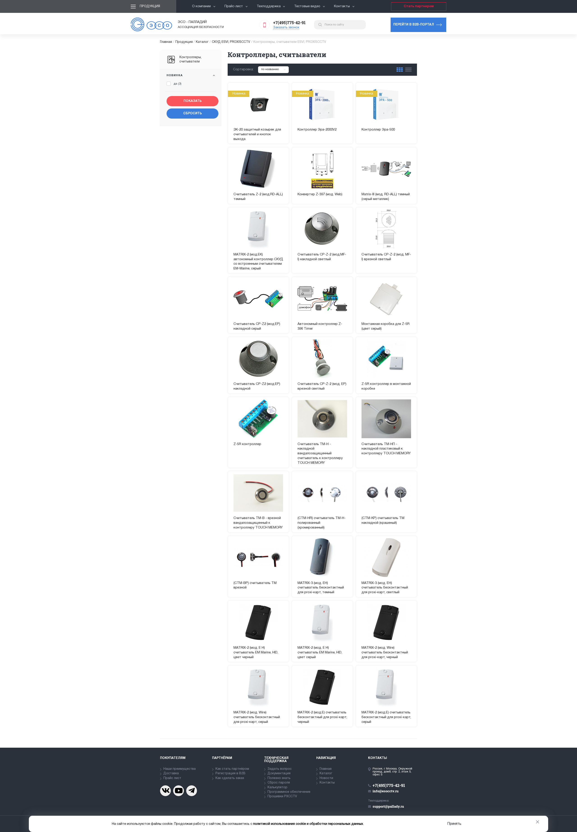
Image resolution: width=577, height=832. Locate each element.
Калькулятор (277, 787)
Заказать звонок (286, 27)
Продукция (150, 6)
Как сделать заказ (229, 778)
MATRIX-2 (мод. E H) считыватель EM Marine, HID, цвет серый (320, 652)
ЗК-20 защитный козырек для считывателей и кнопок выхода (257, 134)
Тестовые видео (307, 6)
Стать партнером (419, 6)
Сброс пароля (279, 782)
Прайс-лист (233, 6)
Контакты (342, 6)
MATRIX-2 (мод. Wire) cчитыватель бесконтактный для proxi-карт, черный (385, 652)
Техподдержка (269, 6)
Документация (279, 773)
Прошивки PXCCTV (282, 796)
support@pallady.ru (388, 806)
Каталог (202, 42)
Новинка (175, 75)
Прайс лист (172, 778)
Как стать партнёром (232, 769)
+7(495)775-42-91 (289, 22)
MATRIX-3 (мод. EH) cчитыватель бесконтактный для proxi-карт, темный (321, 587)
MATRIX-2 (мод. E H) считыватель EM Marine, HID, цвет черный (256, 652)
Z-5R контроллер (247, 444)
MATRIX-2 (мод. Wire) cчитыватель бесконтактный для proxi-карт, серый (257, 717)
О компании (201, 6)
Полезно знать (279, 778)
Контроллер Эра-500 (378, 129)
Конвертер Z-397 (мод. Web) (320, 194)
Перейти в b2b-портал (413, 24)
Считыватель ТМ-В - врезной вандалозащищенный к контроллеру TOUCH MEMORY (258, 523)
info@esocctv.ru (385, 791)
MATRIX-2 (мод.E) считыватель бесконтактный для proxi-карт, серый (386, 717)
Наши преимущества (179, 769)
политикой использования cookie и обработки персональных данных (308, 823)
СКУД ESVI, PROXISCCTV (231, 42)
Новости (326, 778)
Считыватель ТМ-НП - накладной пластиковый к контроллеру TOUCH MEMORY (386, 449)
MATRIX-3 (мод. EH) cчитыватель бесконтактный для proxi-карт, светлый (385, 587)
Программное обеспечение (289, 792)
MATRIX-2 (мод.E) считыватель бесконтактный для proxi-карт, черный (322, 717)
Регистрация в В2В (230, 773)
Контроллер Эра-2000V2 (317, 129)
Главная (166, 42)
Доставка (171, 773)
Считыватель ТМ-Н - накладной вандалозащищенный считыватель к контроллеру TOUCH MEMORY (320, 453)
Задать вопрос (280, 769)
